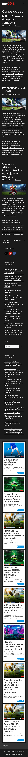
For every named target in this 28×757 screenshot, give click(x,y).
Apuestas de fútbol (10, 76)
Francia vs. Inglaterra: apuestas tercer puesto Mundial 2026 (12, 403)
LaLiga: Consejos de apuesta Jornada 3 (12, 19)
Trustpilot (5, 746)
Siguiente (6, 242)
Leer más (5, 62)
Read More (20, 473)
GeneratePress (17, 754)
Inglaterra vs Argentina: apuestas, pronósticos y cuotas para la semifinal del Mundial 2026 (13, 416)
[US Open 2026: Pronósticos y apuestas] (14, 450)
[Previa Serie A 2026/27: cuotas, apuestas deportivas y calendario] (14, 521)
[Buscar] (21, 346)
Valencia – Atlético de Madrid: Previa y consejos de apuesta (12, 170)
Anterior (5, 241)
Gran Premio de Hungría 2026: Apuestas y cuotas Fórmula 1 (12, 390)
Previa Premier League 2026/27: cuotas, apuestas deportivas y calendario (13, 311)
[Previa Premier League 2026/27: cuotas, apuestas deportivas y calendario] (14, 558)
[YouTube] (10, 253)
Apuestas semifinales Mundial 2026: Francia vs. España (12, 424)
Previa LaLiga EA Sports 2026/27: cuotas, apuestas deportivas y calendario (13, 364)
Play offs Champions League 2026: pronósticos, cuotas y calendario (13, 325)
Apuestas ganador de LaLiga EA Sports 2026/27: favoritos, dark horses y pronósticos (13, 332)
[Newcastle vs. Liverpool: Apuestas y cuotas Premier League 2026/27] (14, 484)
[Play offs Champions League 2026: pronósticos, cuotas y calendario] (14, 632)
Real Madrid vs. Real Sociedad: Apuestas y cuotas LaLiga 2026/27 (13, 271)
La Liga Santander (17, 74)
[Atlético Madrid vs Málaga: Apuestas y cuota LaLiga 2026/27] (14, 595)
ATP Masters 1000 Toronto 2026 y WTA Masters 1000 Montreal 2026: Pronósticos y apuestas (13, 382)
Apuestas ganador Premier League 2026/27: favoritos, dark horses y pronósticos (13, 278)
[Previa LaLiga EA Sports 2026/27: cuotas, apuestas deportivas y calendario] (14, 712)
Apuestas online (15, 72)
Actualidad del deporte (11, 67)
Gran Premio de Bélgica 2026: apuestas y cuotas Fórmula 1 (14, 409)
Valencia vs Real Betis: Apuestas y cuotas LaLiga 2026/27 (12, 285)
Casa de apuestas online (15, 234)
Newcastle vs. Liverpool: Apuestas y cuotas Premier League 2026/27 (13, 297)
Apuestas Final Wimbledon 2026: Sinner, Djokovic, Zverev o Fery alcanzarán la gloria (13, 431)
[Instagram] (6, 253)
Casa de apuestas (13, 81)
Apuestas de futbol (8, 69)
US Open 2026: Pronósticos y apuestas (11, 462)
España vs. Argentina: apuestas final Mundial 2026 (13, 397)
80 (25, 241)
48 (20, 241)
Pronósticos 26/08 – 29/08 (14, 89)
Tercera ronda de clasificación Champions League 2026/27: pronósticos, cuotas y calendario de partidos (13, 372)
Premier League (18, 150)
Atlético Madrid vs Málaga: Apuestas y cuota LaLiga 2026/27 (13, 318)
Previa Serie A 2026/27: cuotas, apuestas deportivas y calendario (13, 304)
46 (14, 241)
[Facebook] (14, 253)
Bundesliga (5, 148)
